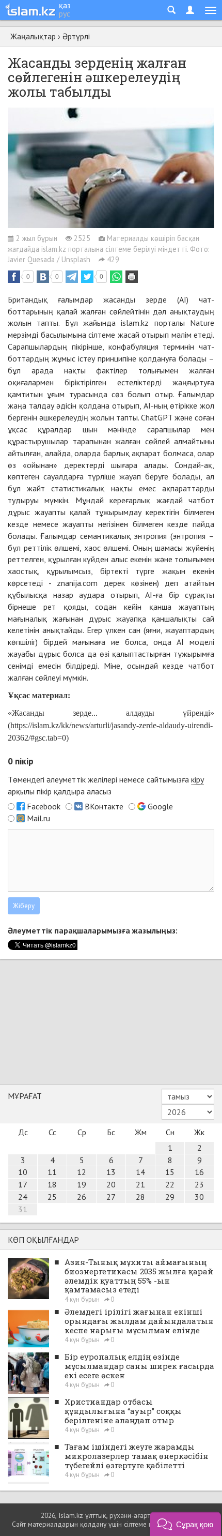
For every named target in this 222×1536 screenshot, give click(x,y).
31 (22, 1209)
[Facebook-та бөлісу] (14, 276)
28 (140, 1197)
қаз (65, 5)
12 (81, 1172)
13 (111, 1172)
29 (170, 1197)
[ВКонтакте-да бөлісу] (43, 276)
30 (199, 1197)
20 (111, 1184)
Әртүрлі (76, 36)
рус (64, 13)
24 (22, 1197)
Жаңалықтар (33, 36)
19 (81, 1184)
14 (140, 1172)
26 (81, 1197)
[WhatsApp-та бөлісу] (116, 276)
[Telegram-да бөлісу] (72, 276)
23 (199, 1184)
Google (160, 806)
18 (52, 1184)
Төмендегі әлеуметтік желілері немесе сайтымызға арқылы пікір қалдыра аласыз (106, 785)
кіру (197, 779)
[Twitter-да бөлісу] (87, 276)
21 (140, 1184)
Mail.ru (38, 818)
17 (22, 1184)
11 (52, 1172)
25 (52, 1197)
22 (170, 1184)
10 (22, 1172)
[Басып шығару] (131, 276)
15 (170, 1172)
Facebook (43, 806)
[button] (185, 1524)
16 (199, 1172)
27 (111, 1197)
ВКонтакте (104, 806)
